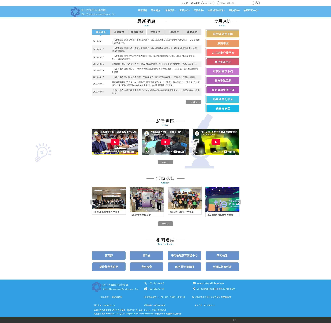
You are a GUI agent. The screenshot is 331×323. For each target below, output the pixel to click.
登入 (235, 320)
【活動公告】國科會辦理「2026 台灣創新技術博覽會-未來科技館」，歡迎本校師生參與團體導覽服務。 (155, 71)
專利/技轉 (234, 10)
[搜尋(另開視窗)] (257, 3)
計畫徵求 (119, 32)
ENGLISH (208, 3)
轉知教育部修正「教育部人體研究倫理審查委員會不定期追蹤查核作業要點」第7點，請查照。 (155, 64)
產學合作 (184, 10)
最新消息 (142, 10)
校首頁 (185, 3)
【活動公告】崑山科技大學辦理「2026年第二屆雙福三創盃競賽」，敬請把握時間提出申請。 (154, 77)
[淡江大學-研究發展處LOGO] (92, 12)
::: (179, 3)
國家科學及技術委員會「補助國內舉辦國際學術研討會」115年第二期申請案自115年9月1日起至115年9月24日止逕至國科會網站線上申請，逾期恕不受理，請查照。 (156, 84)
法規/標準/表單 (216, 10)
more (193, 102)
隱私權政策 (226, 297)
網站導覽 (195, 3)
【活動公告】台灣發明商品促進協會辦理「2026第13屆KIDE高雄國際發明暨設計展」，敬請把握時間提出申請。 (156, 41)
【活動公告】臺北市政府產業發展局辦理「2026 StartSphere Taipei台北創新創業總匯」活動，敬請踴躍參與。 (155, 49)
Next (238, 202)
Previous (92, 202)
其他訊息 (192, 32)
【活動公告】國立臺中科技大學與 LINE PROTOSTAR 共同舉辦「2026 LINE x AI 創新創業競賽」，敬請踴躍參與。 (153, 57)
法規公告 (156, 32)
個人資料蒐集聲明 (200, 297)
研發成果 (198, 10)
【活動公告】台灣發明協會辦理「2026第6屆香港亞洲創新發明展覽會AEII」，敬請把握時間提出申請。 (156, 92)
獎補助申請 (137, 32)
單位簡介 (155, 10)
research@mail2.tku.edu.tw (210, 283)
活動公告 (174, 32)
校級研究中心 (251, 10)
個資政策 (214, 297)
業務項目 (170, 10)
